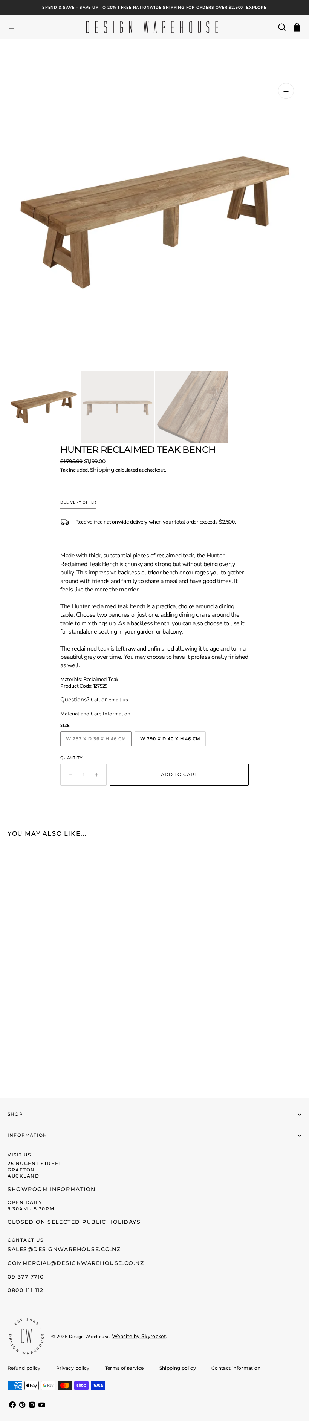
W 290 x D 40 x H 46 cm (173, 740)
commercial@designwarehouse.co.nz (76, 1263)
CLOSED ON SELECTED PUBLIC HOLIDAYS (74, 1222)
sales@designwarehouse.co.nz (64, 1249)
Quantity (71, 757)
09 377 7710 (26, 1276)
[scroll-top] (293, 1404)
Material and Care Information (95, 713)
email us (118, 699)
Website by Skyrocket (139, 1336)
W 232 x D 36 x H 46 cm (99, 740)
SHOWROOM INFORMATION (52, 1189)
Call (95, 699)
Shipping (102, 469)
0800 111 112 (25, 1290)
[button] (12, 27)
